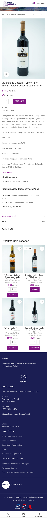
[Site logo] (9, 3)
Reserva (29, 202)
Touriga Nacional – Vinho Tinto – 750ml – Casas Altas (34, 330)
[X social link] (11, 207)
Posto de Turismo (9, 441)
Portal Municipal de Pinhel (12, 436)
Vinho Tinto (34, 195)
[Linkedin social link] (17, 207)
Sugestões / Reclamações (12, 445)
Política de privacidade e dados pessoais (18, 472)
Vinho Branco (14, 280)
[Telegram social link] (20, 207)
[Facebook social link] (8, 207)
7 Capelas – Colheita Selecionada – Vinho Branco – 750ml (12, 277)
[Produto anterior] (39, 14)
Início (4, 14)
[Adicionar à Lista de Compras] (19, 249)
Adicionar (19, 101)
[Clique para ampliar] (6, 74)
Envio (4, 449)
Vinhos (31, 14)
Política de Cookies (9, 468)
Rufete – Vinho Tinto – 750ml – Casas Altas (12, 329)
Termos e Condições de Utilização (15, 464)
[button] (12, 295)
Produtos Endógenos (17, 14)
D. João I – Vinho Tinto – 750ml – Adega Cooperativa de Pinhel (34, 277)
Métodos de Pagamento (11, 454)
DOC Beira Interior (17, 202)
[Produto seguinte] (44, 14)
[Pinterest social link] (14, 207)
